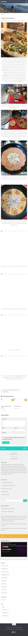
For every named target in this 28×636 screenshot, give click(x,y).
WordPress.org (5, 615)
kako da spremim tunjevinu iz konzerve (10, 389)
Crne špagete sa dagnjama (7, 482)
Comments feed (5, 612)
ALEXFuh (4, 511)
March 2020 (4, 592)
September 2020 (5, 574)
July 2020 (4, 580)
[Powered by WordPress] (9, 629)
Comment (4, 419)
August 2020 (4, 577)
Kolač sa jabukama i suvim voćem (9, 485)
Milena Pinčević (18, 375)
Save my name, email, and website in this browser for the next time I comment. (13, 438)
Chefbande (4, 20)
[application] (14, 549)
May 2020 (4, 586)
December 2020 (5, 571)
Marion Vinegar (5, 523)
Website (4, 432)
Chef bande (3, 1)
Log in (3, 606)
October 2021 (5, 568)
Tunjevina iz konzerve (4, 391)
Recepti (2, 14)
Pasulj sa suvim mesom (7, 488)
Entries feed (4, 609)
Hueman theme (20, 629)
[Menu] (26, 1)
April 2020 (4, 589)
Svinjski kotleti (11, 508)
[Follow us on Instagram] (26, 448)
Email (15, 428)
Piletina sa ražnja (17, 406)
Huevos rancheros (6, 494)
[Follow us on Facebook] (24, 448)
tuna (19, 389)
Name (3, 428)
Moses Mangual (5, 528)
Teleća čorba (4, 491)
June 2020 (4, 583)
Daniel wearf (4, 508)
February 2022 (5, 565)
